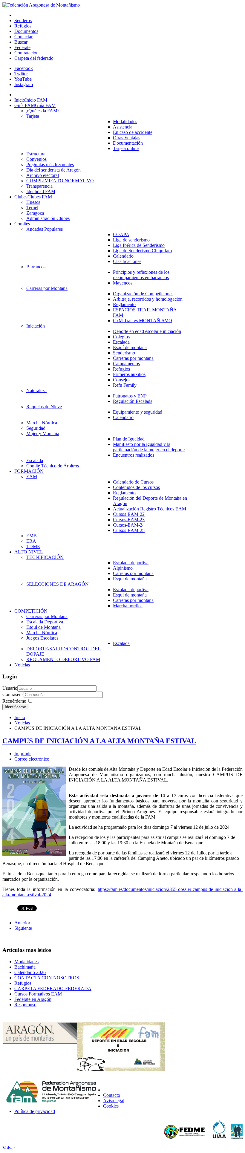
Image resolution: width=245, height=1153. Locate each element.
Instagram (23, 84)
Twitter (21, 73)
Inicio (19, 717)
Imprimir (22, 753)
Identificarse (15, 707)
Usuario (9, 688)
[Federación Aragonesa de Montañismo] (41, 4)
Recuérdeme (14, 701)
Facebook (23, 68)
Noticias (22, 722)
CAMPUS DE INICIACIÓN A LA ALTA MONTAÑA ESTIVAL (99, 741)
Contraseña (13, 694)
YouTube (23, 79)
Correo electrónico (31, 758)
